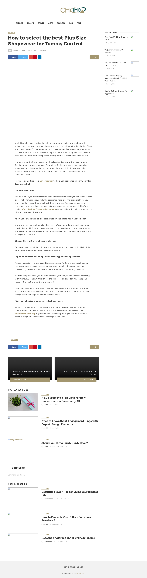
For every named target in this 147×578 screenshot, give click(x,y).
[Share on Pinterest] (35, 57)
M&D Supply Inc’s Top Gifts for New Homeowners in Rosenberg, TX (63, 399)
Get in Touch (69, 567)
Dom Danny (48, 542)
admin (46, 405)
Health (30, 23)
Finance (19, 23)
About (80, 567)
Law (71, 23)
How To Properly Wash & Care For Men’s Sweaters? (66, 519)
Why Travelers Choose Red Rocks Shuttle (115, 64)
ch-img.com (80, 573)
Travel (41, 23)
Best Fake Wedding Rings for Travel (116, 38)
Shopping (11, 32)
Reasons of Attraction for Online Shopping (68, 538)
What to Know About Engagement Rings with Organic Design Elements (69, 423)
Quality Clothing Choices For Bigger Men (116, 92)
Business (61, 23)
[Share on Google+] (31, 57)
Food (79, 23)
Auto (50, 23)
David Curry (20, 50)
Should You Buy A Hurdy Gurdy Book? (64, 443)
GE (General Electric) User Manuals (115, 51)
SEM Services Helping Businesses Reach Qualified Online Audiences (116, 78)
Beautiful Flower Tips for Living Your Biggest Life (69, 493)
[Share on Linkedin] (39, 57)
